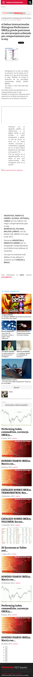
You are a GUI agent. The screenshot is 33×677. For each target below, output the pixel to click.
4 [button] (6, 655)
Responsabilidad (17, 673)
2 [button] (6, 650)
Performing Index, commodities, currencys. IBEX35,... (15, 432)
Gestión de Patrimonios (14, 2)
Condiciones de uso (6, 673)
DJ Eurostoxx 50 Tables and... (13, 548)
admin (19, 20)
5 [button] (6, 658)
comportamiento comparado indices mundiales (16, 18)
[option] (16, 454)
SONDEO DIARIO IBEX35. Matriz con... (16, 462)
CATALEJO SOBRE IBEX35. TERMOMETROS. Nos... (16, 491)
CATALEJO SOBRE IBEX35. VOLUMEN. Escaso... (16, 520)
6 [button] (6, 660)
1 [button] (6, 647)
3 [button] (6, 652)
